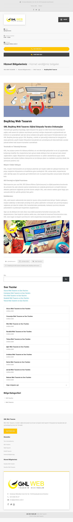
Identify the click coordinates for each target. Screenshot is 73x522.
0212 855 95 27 (37, 49)
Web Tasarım (38, 261)
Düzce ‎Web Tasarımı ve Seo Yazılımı (16, 291)
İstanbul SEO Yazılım (9, 464)
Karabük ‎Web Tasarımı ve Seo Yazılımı (16, 298)
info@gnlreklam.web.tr (17, 500)
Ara (5, 275)
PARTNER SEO (37, 54)
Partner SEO (34, 6)
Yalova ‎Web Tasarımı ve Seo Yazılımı (16, 301)
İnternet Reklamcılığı (9, 454)
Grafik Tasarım (8, 451)
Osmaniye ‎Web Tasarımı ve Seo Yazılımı (17, 293)
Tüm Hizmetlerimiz (9, 441)
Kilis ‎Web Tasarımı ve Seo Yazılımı (15, 296)
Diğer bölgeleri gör (12, 385)
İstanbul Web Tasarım (9, 467)
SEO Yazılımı (7, 444)
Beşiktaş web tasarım (34, 265)
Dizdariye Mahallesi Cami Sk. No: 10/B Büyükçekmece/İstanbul (29, 494)
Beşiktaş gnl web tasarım (14, 265)
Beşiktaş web (24, 265)
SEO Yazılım (9, 398)
